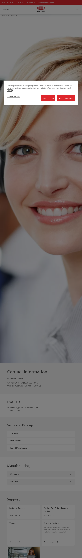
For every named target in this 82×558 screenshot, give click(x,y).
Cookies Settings (13, 96)
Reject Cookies (48, 98)
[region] (41, 93)
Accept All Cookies (66, 98)
